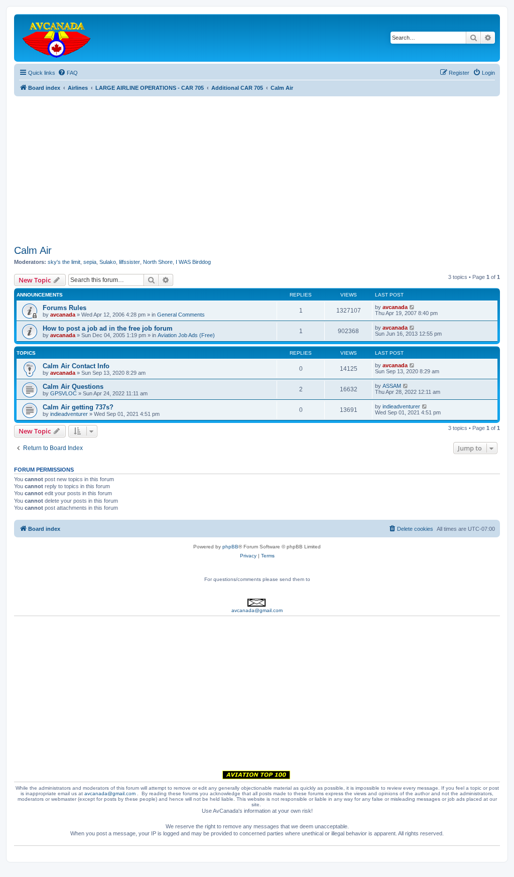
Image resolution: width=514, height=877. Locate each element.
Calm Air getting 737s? (78, 407)
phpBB (230, 546)
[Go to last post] (412, 307)
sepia (89, 262)
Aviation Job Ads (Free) (186, 335)
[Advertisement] (257, 166)
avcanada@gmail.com (257, 610)
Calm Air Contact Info (76, 366)
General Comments (181, 315)
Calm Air (33, 250)
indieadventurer (69, 414)
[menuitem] (68, 73)
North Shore (158, 262)
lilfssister (129, 262)
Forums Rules (64, 308)
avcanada (62, 315)
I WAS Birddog (193, 262)
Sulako (107, 262)
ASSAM (391, 386)
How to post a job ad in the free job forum (108, 328)
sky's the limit (64, 262)
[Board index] (57, 38)
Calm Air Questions (73, 386)
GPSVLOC (63, 393)
